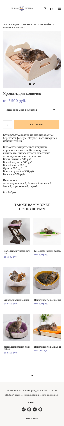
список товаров (11, 24)
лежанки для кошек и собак (37, 24)
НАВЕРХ (32, 402)
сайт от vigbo (32, 418)
